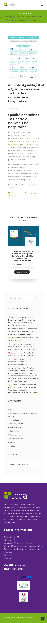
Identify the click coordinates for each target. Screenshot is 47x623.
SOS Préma (13, 141)
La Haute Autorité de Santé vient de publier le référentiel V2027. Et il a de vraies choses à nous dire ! (23, 256)
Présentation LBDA (12, 537)
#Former (19, 193)
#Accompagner (31, 193)
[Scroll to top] (42, 618)
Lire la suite (22, 272)
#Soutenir (12, 196)
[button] (42, 5)
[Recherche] (23, 298)
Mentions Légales (11, 540)
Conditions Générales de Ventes (17, 543)
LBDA (10, 193)
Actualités (27, 13)
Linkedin (7, 558)
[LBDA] (9, 5)
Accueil (18, 13)
